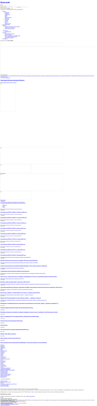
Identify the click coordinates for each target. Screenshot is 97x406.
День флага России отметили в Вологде (12, 80)
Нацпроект (81, 75)
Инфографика (3, 200)
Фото (4, 206)
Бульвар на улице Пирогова (5, 374)
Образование (7, 14)
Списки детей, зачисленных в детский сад (8, 383)
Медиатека (5, 205)
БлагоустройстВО (10, 75)
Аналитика (2, 357)
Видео (4, 207)
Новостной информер (4, 385)
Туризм (6, 20)
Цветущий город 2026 (9, 37)
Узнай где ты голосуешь (9, 28)
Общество (7, 13)
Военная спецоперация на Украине (28, 75)
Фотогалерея (5, 30)
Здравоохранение (8, 17)
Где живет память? (4, 373)
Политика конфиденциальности (6, 403)
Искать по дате (3, 7)
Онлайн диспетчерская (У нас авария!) (12, 26)
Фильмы (2, 363)
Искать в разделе (3, 8)
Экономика (7, 12)
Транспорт (7, 19)
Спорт (6, 22)
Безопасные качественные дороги (55, 75)
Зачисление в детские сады (10, 27)
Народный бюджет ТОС (67, 75)
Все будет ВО (3, 377)
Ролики (1, 362)
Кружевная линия (3, 372)
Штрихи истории (8, 34)
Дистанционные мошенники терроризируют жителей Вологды (12, 202)
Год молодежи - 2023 (4, 384)
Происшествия (8, 23)
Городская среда (86, 75)
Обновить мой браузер (30, 396)
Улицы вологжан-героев (9, 33)
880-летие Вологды (18, 75)
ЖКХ (6, 16)
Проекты (4, 32)
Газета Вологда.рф (6, 24)
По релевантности (10, 9)
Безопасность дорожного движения (42, 75)
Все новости (2, 173)
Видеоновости (3, 360)
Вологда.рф (5, 2)
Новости (4, 11)
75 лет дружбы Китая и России (11, 36)
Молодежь (7, 18)
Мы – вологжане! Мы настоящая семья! (12, 35)
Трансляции (5, 38)
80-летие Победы (3, 75)
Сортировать (2, 9)
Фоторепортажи (8, 31)
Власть (6, 15)
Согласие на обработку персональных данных (9, 404)
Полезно (4, 25)
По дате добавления (19, 9)
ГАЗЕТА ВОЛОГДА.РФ (5, 358)
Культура (6, 21)
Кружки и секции (3, 380)
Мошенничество (75, 75)
